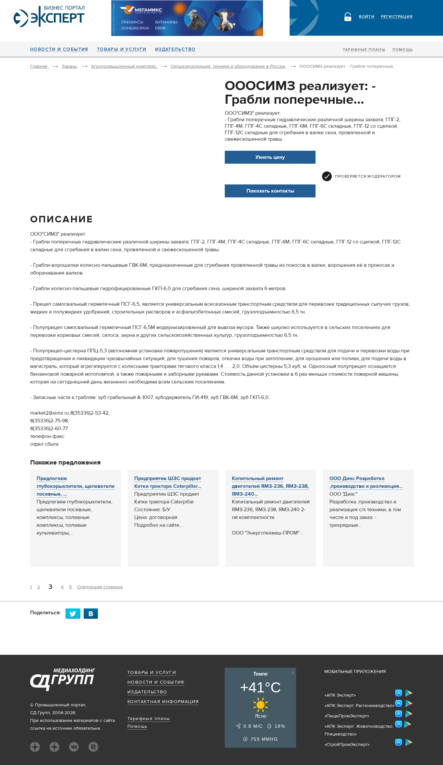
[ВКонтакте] (93, 613)
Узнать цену (270, 157)
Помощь (402, 50)
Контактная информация (163, 702)
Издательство (175, 49)
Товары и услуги (122, 49)
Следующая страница (100, 587)
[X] (75, 613)
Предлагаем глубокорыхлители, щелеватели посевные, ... (75, 486)
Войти (367, 17)
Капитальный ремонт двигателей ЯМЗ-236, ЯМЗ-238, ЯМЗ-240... (270, 486)
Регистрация (397, 17)
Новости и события (59, 49)
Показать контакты (270, 191)
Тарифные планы (364, 50)
